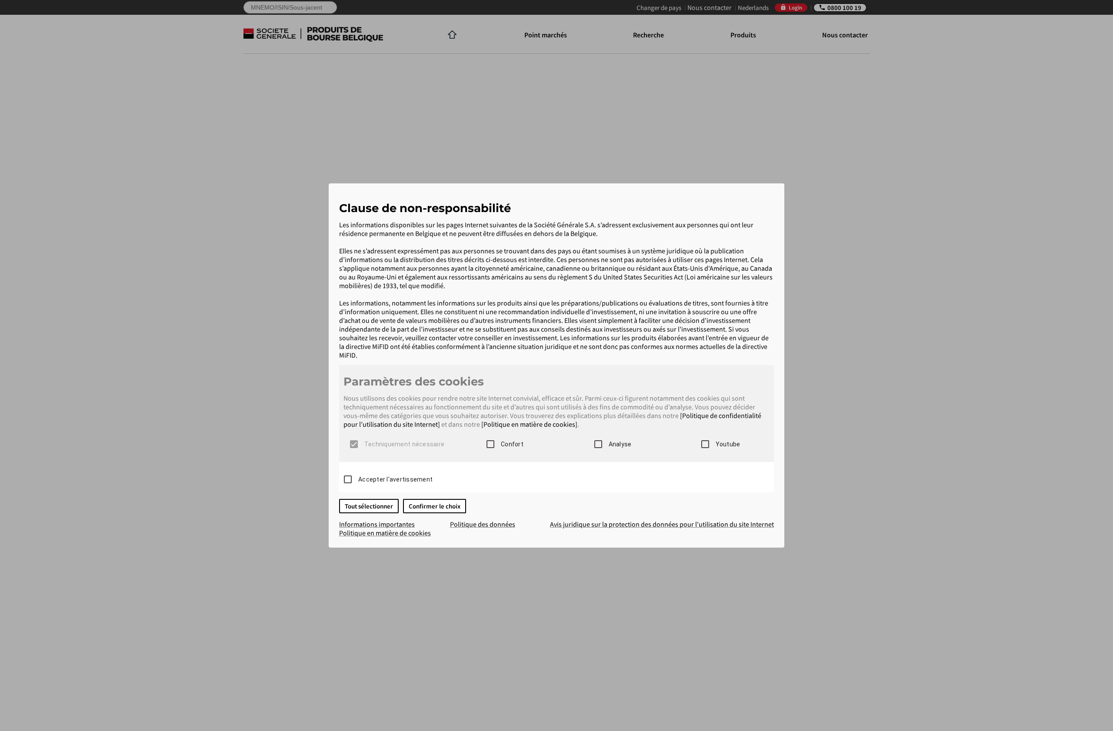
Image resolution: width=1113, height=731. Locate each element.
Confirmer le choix (434, 506)
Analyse (620, 444)
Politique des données (482, 524)
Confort (512, 444)
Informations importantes (377, 524)
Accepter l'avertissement (395, 479)
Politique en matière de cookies (385, 532)
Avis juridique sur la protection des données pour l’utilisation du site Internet (662, 524)
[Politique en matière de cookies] (529, 424)
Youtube (728, 444)
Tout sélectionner (369, 506)
